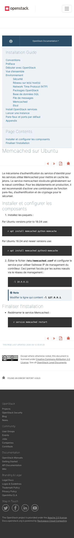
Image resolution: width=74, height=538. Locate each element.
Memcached (20, 101)
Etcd (15, 105)
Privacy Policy (9, 491)
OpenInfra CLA (9, 495)
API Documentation (12, 465)
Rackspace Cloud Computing (52, 520)
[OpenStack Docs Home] (11, 41)
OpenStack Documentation (45, 41)
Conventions (13, 60)
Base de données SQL (26, 94)
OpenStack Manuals (12, 457)
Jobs (4, 439)
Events (5, 435)
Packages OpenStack (26, 90)
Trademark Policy (11, 487)
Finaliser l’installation (17, 142)
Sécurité (18, 78)
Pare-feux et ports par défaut (23, 116)
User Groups (8, 431)
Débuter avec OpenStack (21, 67)
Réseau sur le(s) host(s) (26, 82)
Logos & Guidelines (11, 483)
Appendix (11, 120)
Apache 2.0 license (57, 517)
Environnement (14, 75)
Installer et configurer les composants (28, 139)
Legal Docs (7, 480)
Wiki (4, 469)
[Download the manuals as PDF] (60, 163)
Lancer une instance (17, 113)
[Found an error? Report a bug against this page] (68, 163)
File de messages (23, 97)
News (5, 420)
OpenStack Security (12, 412)
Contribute (7, 446)
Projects (6, 408)
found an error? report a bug (23, 378)
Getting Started (9, 461)
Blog (4, 416)
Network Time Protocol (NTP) (30, 86)
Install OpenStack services (21, 109)
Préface (10, 63)
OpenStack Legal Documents (51, 362)
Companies (7, 442)
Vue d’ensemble (15, 71)
